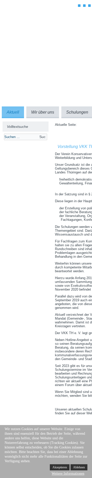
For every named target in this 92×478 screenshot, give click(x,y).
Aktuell (13, 112)
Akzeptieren (59, 467)
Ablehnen (79, 467)
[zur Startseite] (42, 26)
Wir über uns (42, 112)
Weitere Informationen (68, 473)
